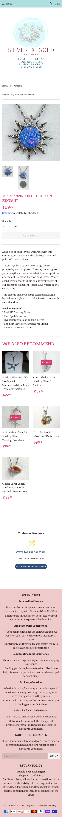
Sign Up (54, 756)
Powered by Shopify (47, 805)
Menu (9, 3)
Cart (57, 3)
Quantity (6, 221)
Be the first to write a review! (31, 566)
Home (5, 86)
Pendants (18, 86)
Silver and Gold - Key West (23, 805)
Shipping (7, 213)
